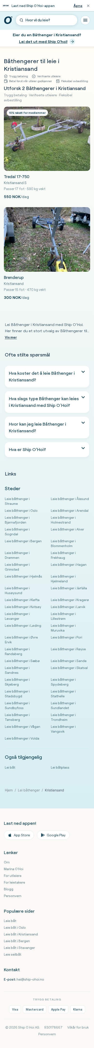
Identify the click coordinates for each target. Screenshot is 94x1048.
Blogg (8, 889)
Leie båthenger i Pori (66, 637)
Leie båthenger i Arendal (69, 510)
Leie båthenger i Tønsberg (17, 717)
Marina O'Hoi (13, 869)
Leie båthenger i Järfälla (69, 588)
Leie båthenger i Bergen (23, 541)
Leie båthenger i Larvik (68, 607)
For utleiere (12, 875)
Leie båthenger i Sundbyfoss (17, 705)
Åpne (78, 6)
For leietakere (14, 882)
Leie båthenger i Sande (69, 661)
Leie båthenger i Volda (22, 738)
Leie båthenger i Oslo (21, 510)
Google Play (56, 835)
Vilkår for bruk (78, 1027)
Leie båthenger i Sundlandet (63, 705)
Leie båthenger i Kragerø (70, 600)
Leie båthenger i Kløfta (22, 600)
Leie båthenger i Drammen (17, 555)
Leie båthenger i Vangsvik (63, 728)
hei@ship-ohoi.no (30, 979)
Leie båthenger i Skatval (69, 668)
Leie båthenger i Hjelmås (23, 576)
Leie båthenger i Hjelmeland (63, 578)
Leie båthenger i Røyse (68, 649)
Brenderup (13, 277)
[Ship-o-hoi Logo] (8, 20)
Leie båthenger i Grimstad (17, 566)
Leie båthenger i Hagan (69, 564)
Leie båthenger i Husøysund (17, 590)
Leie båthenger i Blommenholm (63, 543)
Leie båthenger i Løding (23, 625)
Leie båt (10, 921)
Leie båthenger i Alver (67, 529)
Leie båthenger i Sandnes (17, 670)
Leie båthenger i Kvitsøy (23, 607)
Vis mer (11, 337)
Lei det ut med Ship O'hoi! (43, 41)
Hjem (9, 790)
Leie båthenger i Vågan (22, 726)
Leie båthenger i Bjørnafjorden (17, 519)
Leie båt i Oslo (15, 927)
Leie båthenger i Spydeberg (63, 681)
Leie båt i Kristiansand (21, 934)
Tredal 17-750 (16, 176)
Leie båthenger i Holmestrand (63, 519)
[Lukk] (88, 6)
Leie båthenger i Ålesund (70, 499)
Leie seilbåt (12, 954)
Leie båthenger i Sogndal (17, 531)
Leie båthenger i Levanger (17, 616)
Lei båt (10, 767)
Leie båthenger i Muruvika (63, 627)
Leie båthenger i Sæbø (22, 661)
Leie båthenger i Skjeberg (17, 681)
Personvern (12, 896)
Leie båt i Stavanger (19, 948)
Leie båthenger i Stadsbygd (17, 693)
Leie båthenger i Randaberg (17, 651)
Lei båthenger (29, 790)
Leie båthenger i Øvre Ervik (21, 639)
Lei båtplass (60, 767)
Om (7, 862)
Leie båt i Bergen (17, 941)
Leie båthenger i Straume (17, 501)
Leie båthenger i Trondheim (63, 717)
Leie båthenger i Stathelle (63, 693)
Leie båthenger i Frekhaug (63, 555)
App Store (22, 835)
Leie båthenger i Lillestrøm (63, 616)
